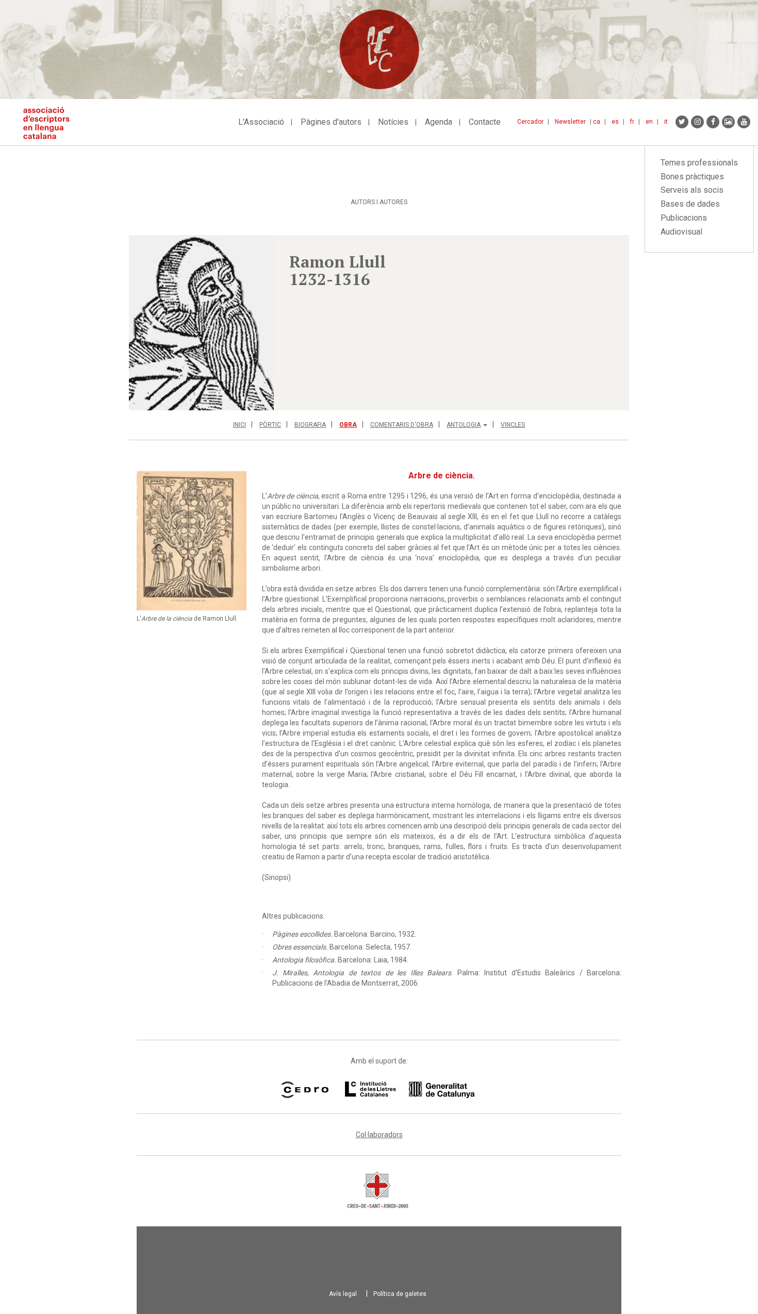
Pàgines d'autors (331, 122)
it (666, 121)
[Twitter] (681, 121)
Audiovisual (681, 232)
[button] (201, 322)
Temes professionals (699, 163)
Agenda (438, 122)
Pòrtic (270, 424)
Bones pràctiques (692, 176)
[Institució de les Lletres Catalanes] (409, 1090)
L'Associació (261, 122)
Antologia (464, 424)
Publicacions (684, 218)
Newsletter (570, 121)
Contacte (485, 122)
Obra (348, 424)
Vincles (513, 424)
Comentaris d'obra (401, 424)
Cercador (530, 121)
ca (596, 121)
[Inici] (50, 123)
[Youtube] (743, 121)
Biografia (310, 424)
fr (632, 121)
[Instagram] (697, 121)
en (649, 121)
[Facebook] (712, 121)
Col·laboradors (379, 1134)
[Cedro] (304, 1090)
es (615, 121)
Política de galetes (399, 1294)
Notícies (393, 122)
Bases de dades (690, 204)
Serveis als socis (692, 190)
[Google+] (728, 121)
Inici (239, 424)
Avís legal (343, 1294)
